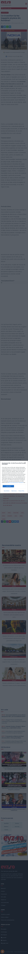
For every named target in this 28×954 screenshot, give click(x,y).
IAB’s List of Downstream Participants (15, 482)
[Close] (25, 463)
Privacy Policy (21, 490)
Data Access (14, 490)
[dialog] (14, 477)
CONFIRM (8, 486)
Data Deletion (6, 490)
